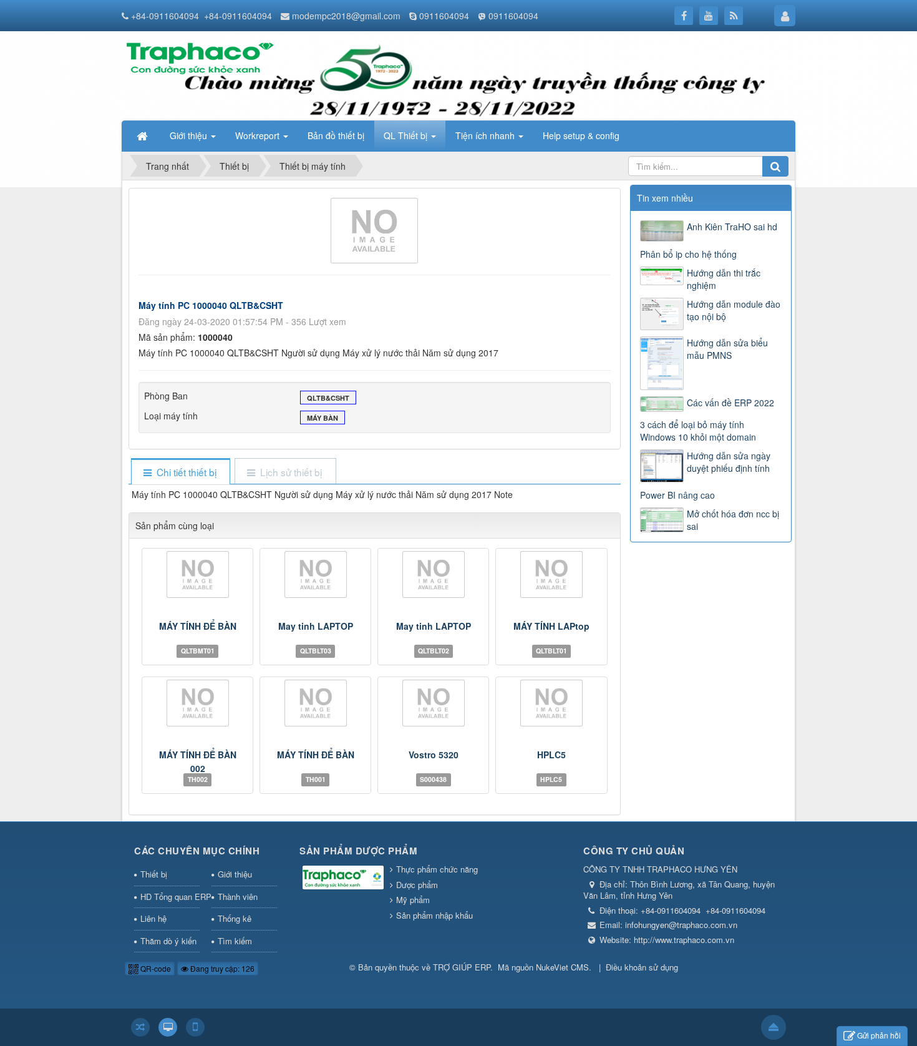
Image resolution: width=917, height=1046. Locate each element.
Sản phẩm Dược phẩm (358, 851)
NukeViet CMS (562, 967)
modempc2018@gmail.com (346, 15)
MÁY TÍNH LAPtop (551, 626)
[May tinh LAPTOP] (315, 574)
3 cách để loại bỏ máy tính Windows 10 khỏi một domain (698, 430)
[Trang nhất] (143, 135)
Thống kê (234, 918)
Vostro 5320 (433, 754)
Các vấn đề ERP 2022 (730, 402)
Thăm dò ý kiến (168, 941)
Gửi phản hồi (879, 1035)
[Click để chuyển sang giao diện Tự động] (140, 1027)
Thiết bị (153, 874)
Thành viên (238, 896)
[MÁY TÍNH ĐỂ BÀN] (197, 574)
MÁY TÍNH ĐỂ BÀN (197, 626)
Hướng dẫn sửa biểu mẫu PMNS (727, 348)
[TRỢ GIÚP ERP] (199, 53)
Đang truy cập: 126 (221, 968)
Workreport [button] (258, 135)
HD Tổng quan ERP (170, 896)
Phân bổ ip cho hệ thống (688, 254)
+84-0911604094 (165, 15)
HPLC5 (551, 754)
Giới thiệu (235, 874)
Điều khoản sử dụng (642, 967)
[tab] (180, 472)
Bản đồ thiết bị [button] (336, 135)
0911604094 (444, 15)
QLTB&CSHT (328, 398)
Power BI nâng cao (677, 495)
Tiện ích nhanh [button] (486, 135)
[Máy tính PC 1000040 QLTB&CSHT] (374, 229)
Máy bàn (322, 418)
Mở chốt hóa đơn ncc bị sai (733, 519)
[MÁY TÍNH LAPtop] (551, 574)
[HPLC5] (551, 703)
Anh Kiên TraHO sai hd (732, 226)
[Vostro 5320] (433, 703)
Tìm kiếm (235, 941)
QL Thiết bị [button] (407, 135)
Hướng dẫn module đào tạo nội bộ (733, 310)
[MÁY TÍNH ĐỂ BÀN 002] (197, 703)
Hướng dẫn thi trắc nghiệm (723, 278)
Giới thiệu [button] (190, 135)
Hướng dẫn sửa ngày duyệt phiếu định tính (728, 461)
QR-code (154, 968)
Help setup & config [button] (581, 135)
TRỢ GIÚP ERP (461, 967)
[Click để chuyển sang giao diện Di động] (195, 1027)
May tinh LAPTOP (315, 626)
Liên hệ (153, 918)
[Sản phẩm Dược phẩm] (343, 878)
